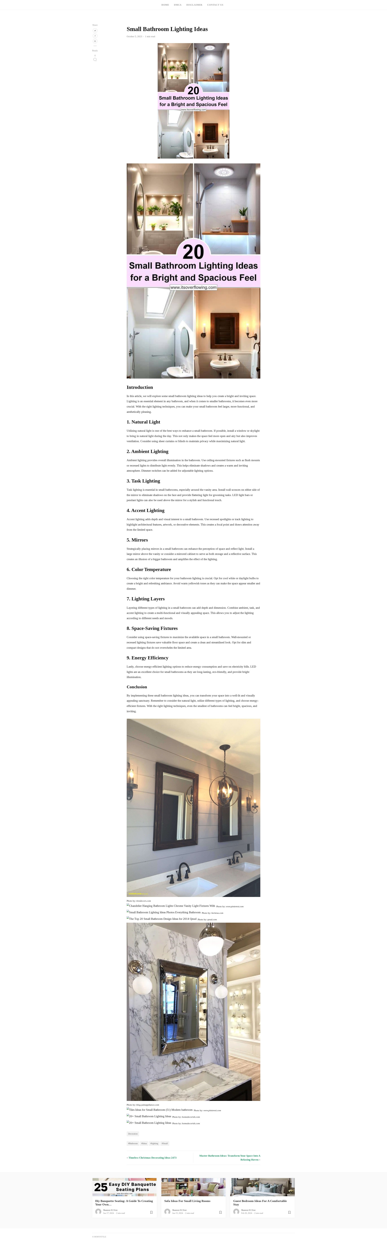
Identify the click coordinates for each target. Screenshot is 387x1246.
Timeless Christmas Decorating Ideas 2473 (153, 1157)
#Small (165, 1143)
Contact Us (215, 4)
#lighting (154, 1143)
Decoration (133, 1134)
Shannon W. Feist (110, 1210)
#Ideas (144, 1143)
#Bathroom (133, 1143)
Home (165, 4)
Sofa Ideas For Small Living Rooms (187, 1201)
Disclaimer (194, 4)
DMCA (178, 4)
